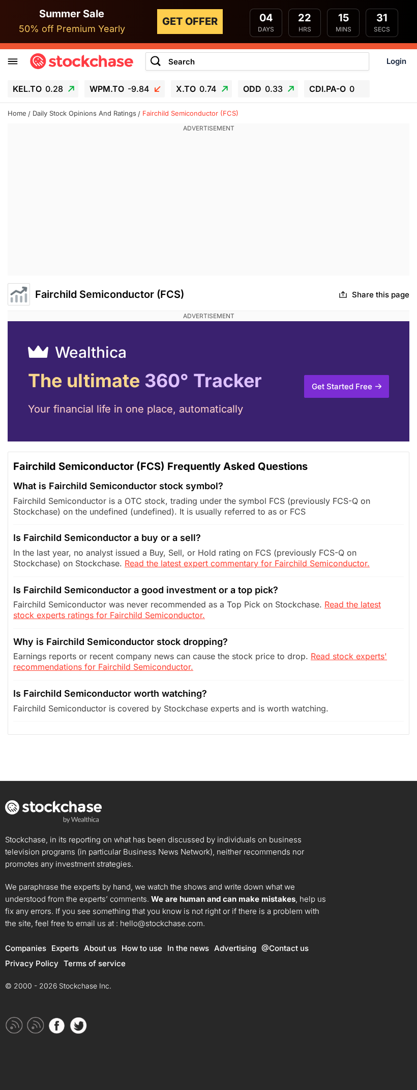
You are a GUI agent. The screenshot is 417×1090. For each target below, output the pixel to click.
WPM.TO (120, 89)
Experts (65, 948)
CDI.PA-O (331, 89)
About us (100, 948)
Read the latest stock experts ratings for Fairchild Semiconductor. (197, 609)
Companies (25, 948)
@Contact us (285, 948)
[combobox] (257, 61)
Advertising (235, 948)
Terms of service (95, 963)
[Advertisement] (208, 204)
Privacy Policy (31, 963)
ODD (263, 89)
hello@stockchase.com (161, 923)
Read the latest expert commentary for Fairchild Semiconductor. (247, 563)
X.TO (196, 89)
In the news (188, 948)
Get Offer (190, 21)
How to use (142, 948)
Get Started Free (342, 386)
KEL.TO (38, 89)
